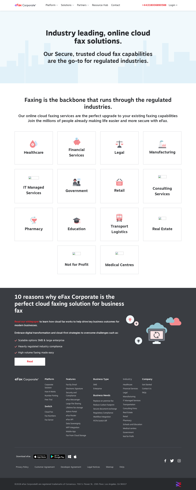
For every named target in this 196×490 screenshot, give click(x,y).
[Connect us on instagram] (179, 461)
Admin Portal (71, 412)
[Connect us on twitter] (172, 461)
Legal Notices (93, 467)
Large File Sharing (73, 404)
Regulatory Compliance (103, 413)
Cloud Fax (49, 412)
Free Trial (48, 400)
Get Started (147, 385)
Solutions (66, 5)
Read (30, 361)
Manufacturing (162, 152)
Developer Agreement (71, 467)
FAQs (144, 393)
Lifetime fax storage (74, 408)
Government (77, 191)
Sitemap (109, 467)
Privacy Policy (22, 467)
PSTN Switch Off (100, 421)
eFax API (69, 420)
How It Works (50, 392)
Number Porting (51, 396)
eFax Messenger (73, 400)
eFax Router (71, 416)
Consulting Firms (130, 409)
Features (70, 379)
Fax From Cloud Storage (76, 436)
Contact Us (146, 389)
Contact (115, 5)
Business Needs (101, 395)
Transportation (129, 405)
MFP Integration (72, 428)
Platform (50, 5)
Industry (127, 379)
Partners (82, 5)
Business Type (101, 379)
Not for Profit (77, 265)
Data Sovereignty (73, 424)
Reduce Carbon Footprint (103, 405)
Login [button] (172, 5)
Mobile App (71, 432)
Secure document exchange (105, 409)
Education (77, 229)
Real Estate (162, 229)
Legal (119, 153)
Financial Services (130, 389)
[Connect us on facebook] (165, 461)
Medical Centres (119, 265)
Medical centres (129, 429)
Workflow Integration (102, 417)
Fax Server (49, 420)
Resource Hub (100, 5)
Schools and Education (132, 425)
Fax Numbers (50, 416)
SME (95, 385)
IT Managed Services (132, 401)
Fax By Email (71, 385)
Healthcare (33, 153)
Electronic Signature (74, 389)
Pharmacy (34, 229)
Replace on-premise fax (103, 401)
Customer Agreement (45, 467)
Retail (119, 191)
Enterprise (97, 389)
